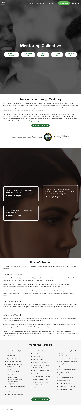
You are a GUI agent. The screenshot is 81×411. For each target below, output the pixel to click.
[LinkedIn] (75, 3)
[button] (34, 3)
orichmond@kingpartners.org (30, 121)
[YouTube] (78, 3)
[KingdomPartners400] (3, 3)
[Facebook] (73, 3)
